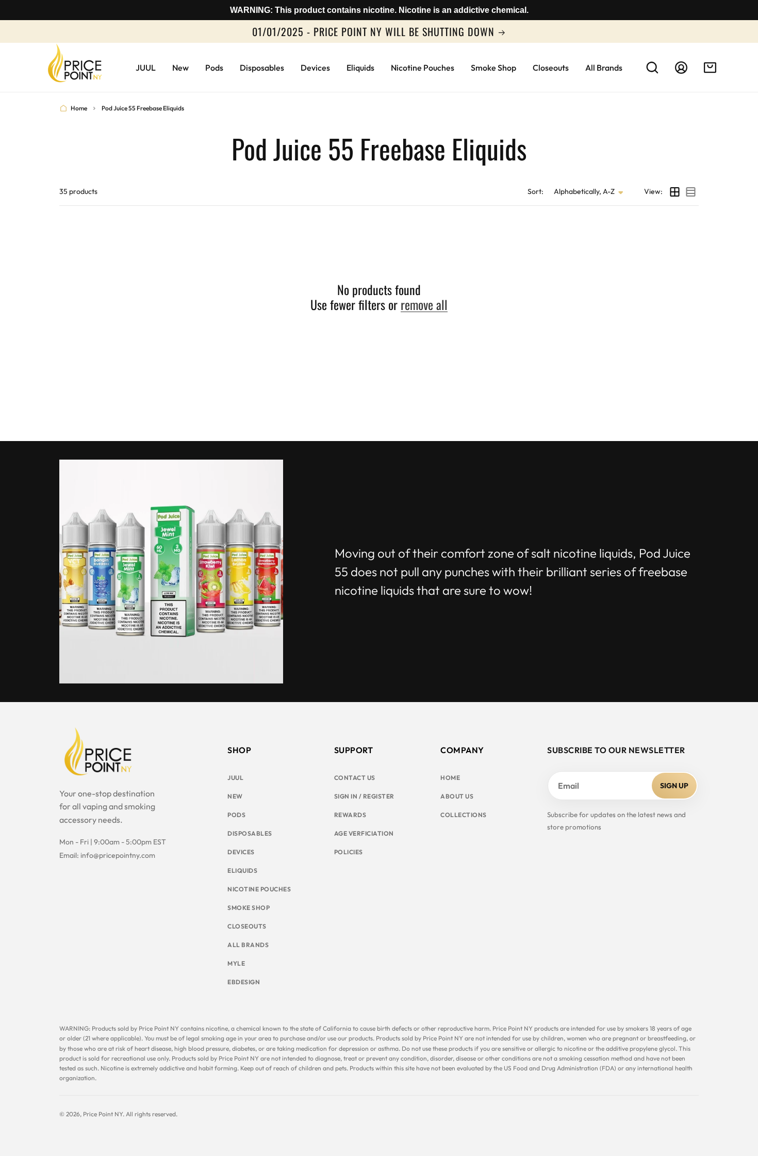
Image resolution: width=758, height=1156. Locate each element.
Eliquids (242, 870)
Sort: (535, 191)
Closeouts (247, 926)
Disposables (249, 833)
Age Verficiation (364, 833)
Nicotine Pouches (259, 889)
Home (79, 108)
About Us (456, 796)
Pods (236, 815)
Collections (463, 815)
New (235, 796)
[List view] (691, 192)
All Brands (248, 945)
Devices (241, 852)
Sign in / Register (364, 796)
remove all (424, 304)
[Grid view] (675, 192)
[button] (652, 67)
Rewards (350, 815)
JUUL (235, 777)
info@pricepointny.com (117, 855)
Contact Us (354, 777)
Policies (348, 852)
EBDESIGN (243, 982)
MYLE (236, 963)
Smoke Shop (248, 907)
